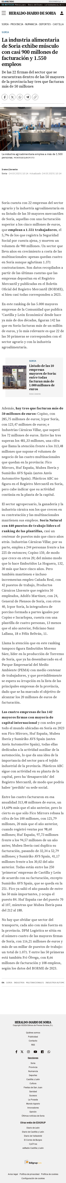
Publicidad (33, 1037)
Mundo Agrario (33, 1104)
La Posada (33, 1099)
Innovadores (33, 1108)
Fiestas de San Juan (33, 1087)
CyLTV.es (33, 1144)
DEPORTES (45, 24)
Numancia (33, 1071)
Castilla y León (33, 1079)
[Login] (61, 13)
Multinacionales (35, 982)
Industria (19, 982)
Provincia (33, 1067)
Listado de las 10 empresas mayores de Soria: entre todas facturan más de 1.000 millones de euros (43, 377)
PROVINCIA (17, 24)
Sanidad (33, 1091)
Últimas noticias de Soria (33, 1116)
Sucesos (33, 1095)
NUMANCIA (31, 24)
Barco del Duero (35, 4)
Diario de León (33, 1128)
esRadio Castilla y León (33, 1148)
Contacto (33, 1041)
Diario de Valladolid (33, 1136)
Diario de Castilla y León (33, 1132)
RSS (33, 1045)
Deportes (33, 1075)
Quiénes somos (33, 1033)
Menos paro (20, 4)
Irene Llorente (10, 169)
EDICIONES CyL (55, 1)
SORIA (5, 24)
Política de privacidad (29, 1174)
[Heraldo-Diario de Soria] (32, 13)
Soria (5, 32)
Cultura (33, 1083)
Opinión (33, 1112)
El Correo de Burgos (33, 1140)
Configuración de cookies (33, 1178)
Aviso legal (13, 1174)
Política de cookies (49, 1174)
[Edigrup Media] (33, 1162)
